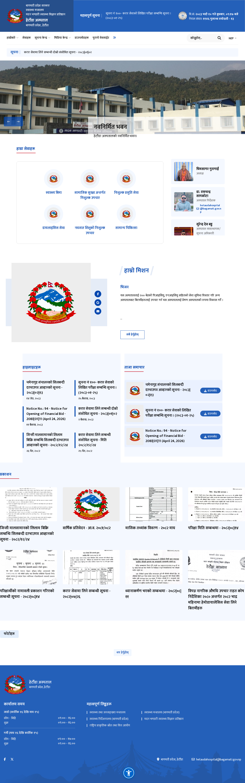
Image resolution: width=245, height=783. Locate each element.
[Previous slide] (8, 121)
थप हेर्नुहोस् (123, 652)
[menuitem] (114, 37)
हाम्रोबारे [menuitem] (11, 38)
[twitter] (12, 759)
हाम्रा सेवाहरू (25, 148)
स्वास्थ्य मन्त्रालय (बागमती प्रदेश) (162, 712)
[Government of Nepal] (15, 16)
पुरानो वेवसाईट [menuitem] (101, 38)
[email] (98, 311)
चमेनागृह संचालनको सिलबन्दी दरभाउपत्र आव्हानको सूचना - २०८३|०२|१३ (45, 388)
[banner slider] (122, 97)
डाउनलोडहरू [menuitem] (82, 38)
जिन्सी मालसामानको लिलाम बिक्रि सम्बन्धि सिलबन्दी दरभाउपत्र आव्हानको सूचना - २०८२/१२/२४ (47, 440)
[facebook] (98, 294)
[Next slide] (18, 121)
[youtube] (98, 302)
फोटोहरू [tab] (9, 634)
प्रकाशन (5, 474)
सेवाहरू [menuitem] (26, 38)
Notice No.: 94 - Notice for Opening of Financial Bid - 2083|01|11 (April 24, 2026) (46, 414)
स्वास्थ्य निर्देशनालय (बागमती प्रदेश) (109, 719)
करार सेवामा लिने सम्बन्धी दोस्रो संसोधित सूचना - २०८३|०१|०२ (58, 52)
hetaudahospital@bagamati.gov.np (210, 208)
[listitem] (53, 185)
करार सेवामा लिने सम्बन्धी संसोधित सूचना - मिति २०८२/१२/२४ (94, 440)
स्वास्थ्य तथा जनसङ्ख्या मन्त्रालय (107, 712)
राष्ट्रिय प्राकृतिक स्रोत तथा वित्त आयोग (110, 725)
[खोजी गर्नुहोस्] (219, 38)
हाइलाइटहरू (32, 367)
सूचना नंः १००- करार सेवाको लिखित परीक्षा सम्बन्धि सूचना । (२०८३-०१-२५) (138, 16)
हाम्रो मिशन (136, 270)
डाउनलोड (212, 390)
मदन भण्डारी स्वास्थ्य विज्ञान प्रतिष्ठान (164, 719)
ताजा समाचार (134, 367)
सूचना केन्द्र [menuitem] (41, 38)
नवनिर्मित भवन (110, 127)
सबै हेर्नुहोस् (132, 334)
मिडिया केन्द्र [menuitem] (61, 38)
